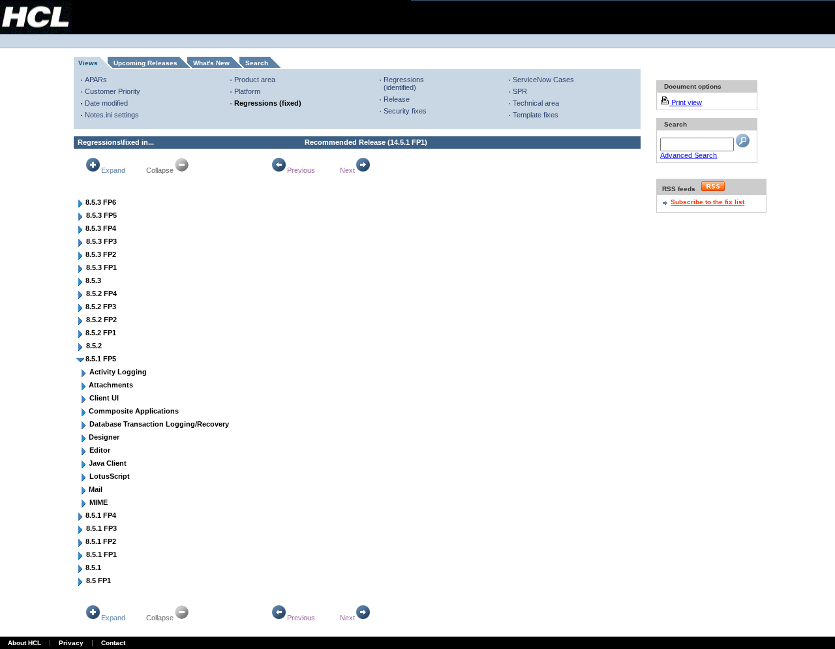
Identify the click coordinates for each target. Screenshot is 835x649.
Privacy (71, 642)
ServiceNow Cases (543, 79)
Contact (113, 642)
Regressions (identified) (404, 83)
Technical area (536, 103)
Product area (254, 79)
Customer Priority (112, 91)
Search (256, 63)
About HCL (24, 642)
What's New (211, 63)
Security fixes (405, 111)
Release (397, 99)
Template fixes (535, 115)
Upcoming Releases (145, 63)
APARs (96, 79)
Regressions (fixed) (267, 103)
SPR (520, 91)
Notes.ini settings (112, 115)
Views (88, 63)
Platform (247, 91)
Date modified (106, 103)
